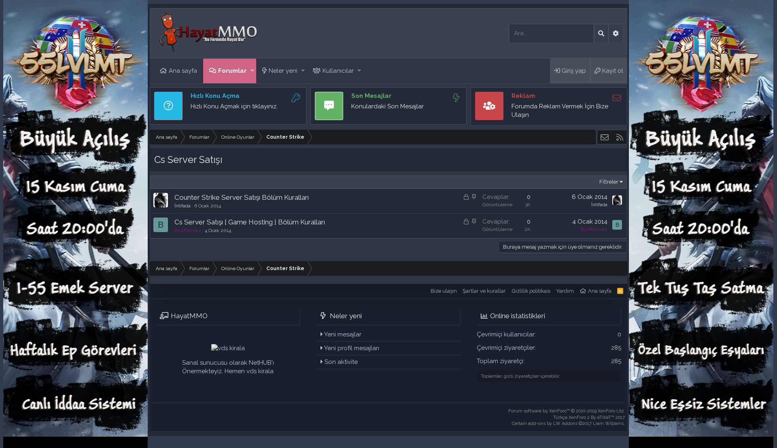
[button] (252, 71)
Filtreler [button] (608, 182)
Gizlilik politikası (531, 291)
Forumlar (232, 70)
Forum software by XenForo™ (566, 411)
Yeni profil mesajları (351, 348)
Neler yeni (283, 70)
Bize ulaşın (444, 291)
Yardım (565, 291)
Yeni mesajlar (342, 334)
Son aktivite (341, 362)
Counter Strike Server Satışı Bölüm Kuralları (241, 197)
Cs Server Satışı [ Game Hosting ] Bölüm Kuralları (249, 222)
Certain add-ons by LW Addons (568, 423)
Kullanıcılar (338, 70)
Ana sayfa (183, 70)
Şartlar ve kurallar (484, 291)
